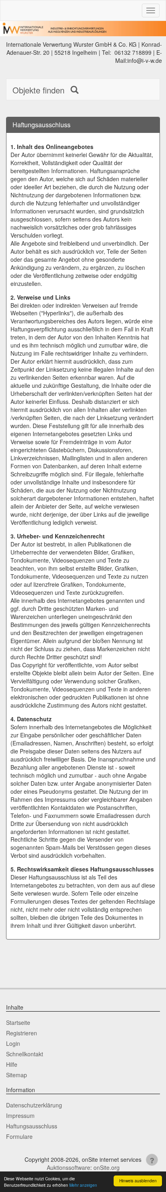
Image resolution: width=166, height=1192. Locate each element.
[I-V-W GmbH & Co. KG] (83, 28)
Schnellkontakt (24, 1054)
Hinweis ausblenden (138, 1181)
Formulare (19, 1136)
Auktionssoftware (68, 1167)
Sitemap (16, 1075)
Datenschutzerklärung (34, 1105)
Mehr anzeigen (83, 1185)
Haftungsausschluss (31, 1126)
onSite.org (106, 1167)
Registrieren (21, 1033)
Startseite (18, 1022)
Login (13, 1043)
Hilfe (11, 1064)
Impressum (20, 1115)
